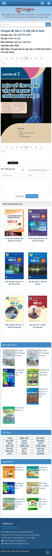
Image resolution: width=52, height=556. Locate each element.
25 (12, 58)
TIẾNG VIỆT (24, 438)
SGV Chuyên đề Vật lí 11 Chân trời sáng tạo (14, 326)
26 (17, 58)
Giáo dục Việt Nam (22, 42)
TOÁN (9, 438)
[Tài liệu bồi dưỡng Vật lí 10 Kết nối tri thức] (14, 222)
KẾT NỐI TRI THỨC (22, 34)
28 (31, 58)
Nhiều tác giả (14, 38)
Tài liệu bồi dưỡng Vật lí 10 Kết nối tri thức (14, 239)
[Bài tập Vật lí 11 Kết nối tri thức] (37, 265)
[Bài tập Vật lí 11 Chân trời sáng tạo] (37, 309)
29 (36, 58)
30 (41, 58)
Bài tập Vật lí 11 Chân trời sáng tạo (38, 326)
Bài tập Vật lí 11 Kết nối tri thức (37, 282)
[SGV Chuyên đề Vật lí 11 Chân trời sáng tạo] (14, 309)
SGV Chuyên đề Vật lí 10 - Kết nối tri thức (38, 239)
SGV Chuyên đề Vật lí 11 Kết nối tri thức (14, 282)
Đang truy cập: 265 (11, 528)
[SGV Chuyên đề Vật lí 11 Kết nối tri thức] (14, 265)
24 (7, 58)
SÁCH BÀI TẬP (7, 461)
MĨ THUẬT (41, 438)
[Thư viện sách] (26, 10)
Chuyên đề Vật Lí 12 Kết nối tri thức (23, 31)
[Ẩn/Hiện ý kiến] (23, 169)
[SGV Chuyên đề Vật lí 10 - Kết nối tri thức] (37, 222)
